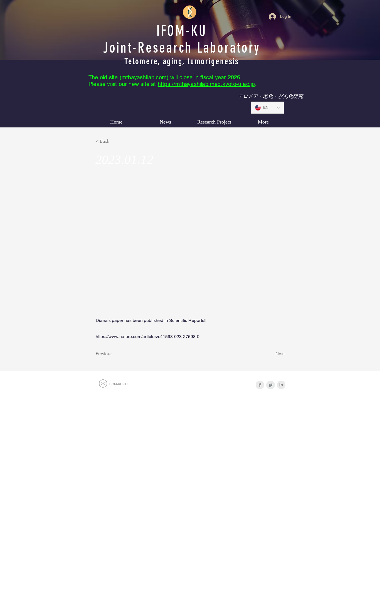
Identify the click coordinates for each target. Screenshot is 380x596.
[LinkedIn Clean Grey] (281, 385)
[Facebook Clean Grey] (260, 385)
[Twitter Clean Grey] (270, 385)
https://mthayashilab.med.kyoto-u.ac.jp (206, 84)
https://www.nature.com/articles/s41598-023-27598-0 (147, 336)
